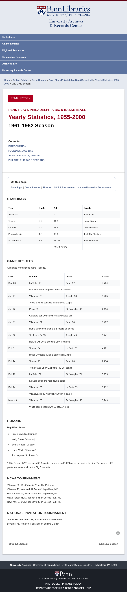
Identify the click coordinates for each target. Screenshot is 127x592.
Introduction (17, 146)
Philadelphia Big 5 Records (26, 160)
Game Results (32, 187)
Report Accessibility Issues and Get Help (63, 588)
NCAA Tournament (64, 187)
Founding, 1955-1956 (20, 150)
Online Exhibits (10, 43)
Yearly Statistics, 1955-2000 (46, 117)
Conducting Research (14, 57)
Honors (47, 187)
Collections (8, 37)
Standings (16, 187)
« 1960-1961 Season (17, 544)
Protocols (52, 584)
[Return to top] (118, 534)
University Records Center (16, 70)
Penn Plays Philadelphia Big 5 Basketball (70, 80)
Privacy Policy (72, 584)
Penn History (39, 80)
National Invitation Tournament (94, 187)
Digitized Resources (13, 50)
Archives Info (9, 63)
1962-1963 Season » (109, 544)
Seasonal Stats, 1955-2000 (24, 155)
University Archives (20, 565)
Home (7, 80)
